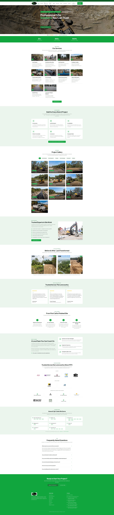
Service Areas (50, 3)
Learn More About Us (35, 240)
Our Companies (73, 3)
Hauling (73, 158)
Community (65, 3)
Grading (57, 158)
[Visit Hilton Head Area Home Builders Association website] (49, 385)
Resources (57, 3)
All (39, 158)
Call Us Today (63, 485)
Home (38, 3)
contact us (61, 431)
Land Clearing (44, 158)
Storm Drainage (62, 158)
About (61, 3)
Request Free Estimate (45, 27)
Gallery (54, 3)
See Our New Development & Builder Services (56, 141)
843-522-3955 (66, 431)
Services (41, 3)
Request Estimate (79, 3)
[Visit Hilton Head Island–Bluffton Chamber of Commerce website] (65, 385)
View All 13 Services (56, 101)
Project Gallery (51, 498)
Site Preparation (51, 158)
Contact (69, 3)
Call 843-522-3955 (57, 27)
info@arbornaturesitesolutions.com (73, 496)
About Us (50, 501)
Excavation (68, 158)
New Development (46, 3)
